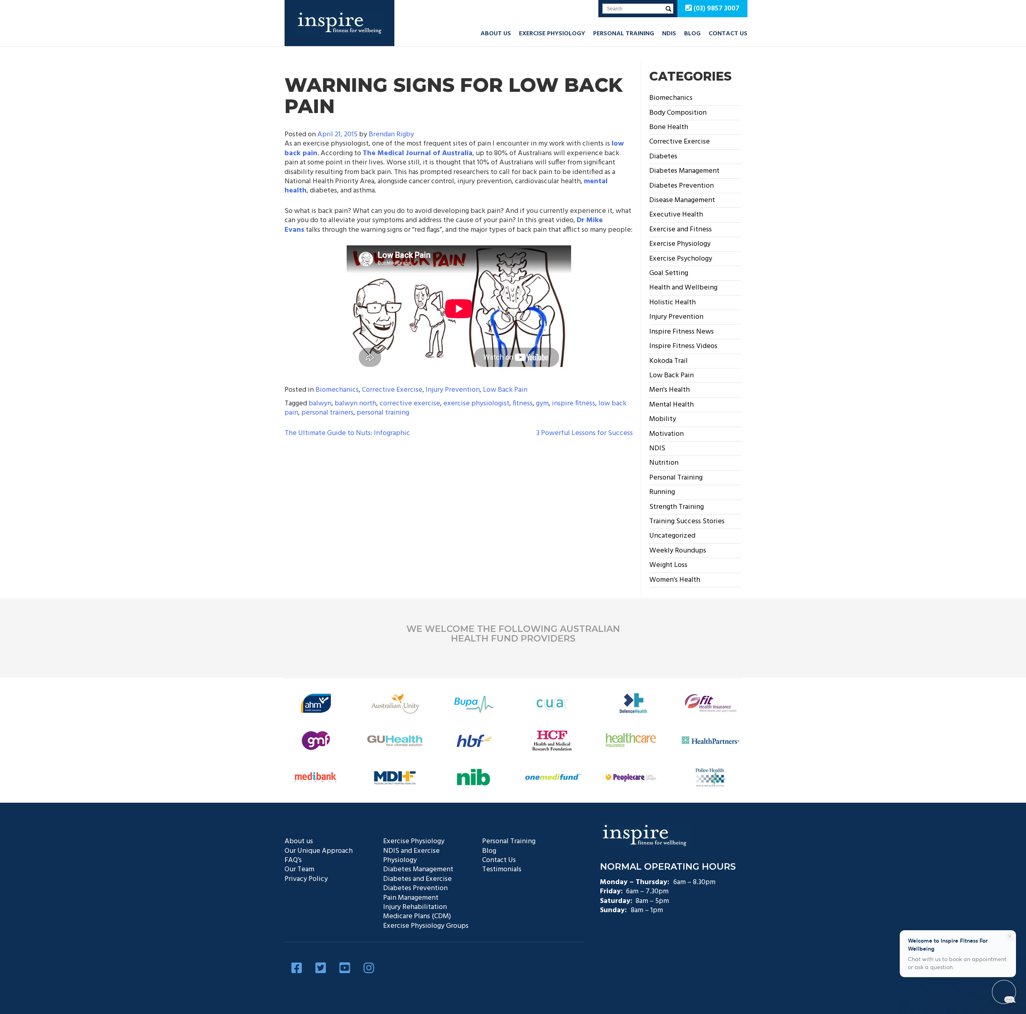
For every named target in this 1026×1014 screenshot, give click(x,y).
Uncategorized (672, 536)
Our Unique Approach (319, 851)
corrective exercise (410, 403)
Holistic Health (672, 302)
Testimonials (501, 869)
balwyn (320, 403)
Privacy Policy (306, 879)
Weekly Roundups (677, 551)
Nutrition (664, 463)
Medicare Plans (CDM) (417, 916)
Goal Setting (668, 273)
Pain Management (410, 898)
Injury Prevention (453, 390)
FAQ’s (293, 860)
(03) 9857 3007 (715, 8)
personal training (383, 413)
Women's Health (674, 580)
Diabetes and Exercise (417, 879)
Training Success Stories (687, 521)
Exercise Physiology (552, 33)
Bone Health (668, 127)
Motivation (666, 434)
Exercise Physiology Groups (426, 926)
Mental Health (671, 405)
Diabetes (663, 156)
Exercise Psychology (680, 259)
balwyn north (355, 403)
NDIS (669, 33)
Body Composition (678, 113)
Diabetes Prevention (681, 186)
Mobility (662, 419)
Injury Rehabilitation (415, 907)
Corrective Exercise (392, 390)
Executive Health (676, 215)
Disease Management (682, 200)
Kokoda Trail (668, 361)
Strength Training (676, 507)
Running (662, 492)
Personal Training (623, 33)
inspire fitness (573, 403)
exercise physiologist (476, 403)
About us (496, 33)
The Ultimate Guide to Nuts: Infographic (347, 433)
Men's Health (669, 390)
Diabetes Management (684, 171)
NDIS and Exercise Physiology (411, 855)
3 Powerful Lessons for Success (584, 433)
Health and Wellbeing (683, 287)
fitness (523, 403)
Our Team (299, 869)
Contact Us (728, 33)
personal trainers (327, 413)
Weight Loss (668, 565)
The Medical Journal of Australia (418, 153)
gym (542, 403)
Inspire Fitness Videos (683, 346)
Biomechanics (337, 390)
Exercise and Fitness (680, 229)
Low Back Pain (505, 390)
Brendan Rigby (391, 134)
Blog (692, 33)
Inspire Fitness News (681, 332)
